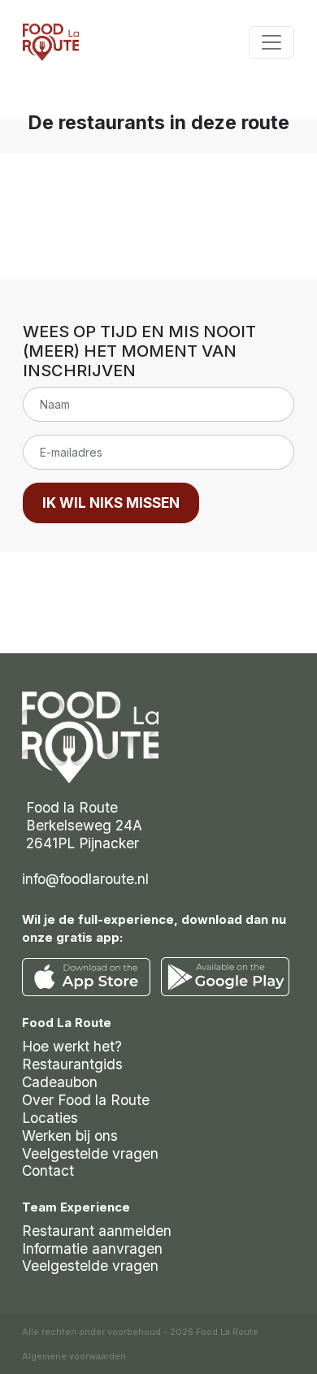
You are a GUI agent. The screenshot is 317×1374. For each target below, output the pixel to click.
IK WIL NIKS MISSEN (111, 502)
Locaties (50, 1117)
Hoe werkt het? (72, 1046)
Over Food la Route (86, 1099)
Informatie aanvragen (92, 1248)
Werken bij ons (70, 1135)
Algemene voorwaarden (74, 1356)
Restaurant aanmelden (97, 1230)
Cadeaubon (60, 1081)
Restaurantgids (72, 1064)
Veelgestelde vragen (90, 1153)
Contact (48, 1170)
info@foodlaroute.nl (85, 878)
